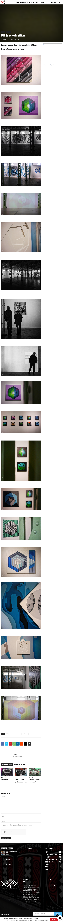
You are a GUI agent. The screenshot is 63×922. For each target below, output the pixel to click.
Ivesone (4, 39)
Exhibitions (8, 32)
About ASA (53, 2)
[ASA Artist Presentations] (7, 772)
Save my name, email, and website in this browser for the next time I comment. (17, 825)
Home (17, 2)
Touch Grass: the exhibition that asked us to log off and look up (11, 853)
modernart (25, 733)
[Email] (25, 744)
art (10, 733)
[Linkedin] (18, 744)
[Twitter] (6, 744)
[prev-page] (2, 786)
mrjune (36, 733)
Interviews (44, 2)
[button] (60, 2)
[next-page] (5, 786)
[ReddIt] (21, 744)
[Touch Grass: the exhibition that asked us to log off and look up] (3, 853)
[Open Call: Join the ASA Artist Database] (3, 860)
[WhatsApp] (14, 744)
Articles (35, 2)
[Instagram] (50, 885)
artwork (14, 733)
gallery (19, 733)
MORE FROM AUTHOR (19, 764)
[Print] (29, 744)
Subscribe (58, 913)
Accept (54, 919)
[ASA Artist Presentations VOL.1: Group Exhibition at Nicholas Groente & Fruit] (21, 772)
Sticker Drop (8, 864)
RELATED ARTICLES (7, 764)
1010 (7, 733)
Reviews (3, 32)
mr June (31, 733)
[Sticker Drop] (3, 866)
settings (45, 920)
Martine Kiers (11, 49)
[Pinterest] (10, 744)
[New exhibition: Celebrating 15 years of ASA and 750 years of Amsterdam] (35, 772)
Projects (23, 2)
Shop (28, 2)
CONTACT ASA (5, 914)
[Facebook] (2, 744)
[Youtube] (54, 885)
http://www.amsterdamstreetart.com (18, 756)
